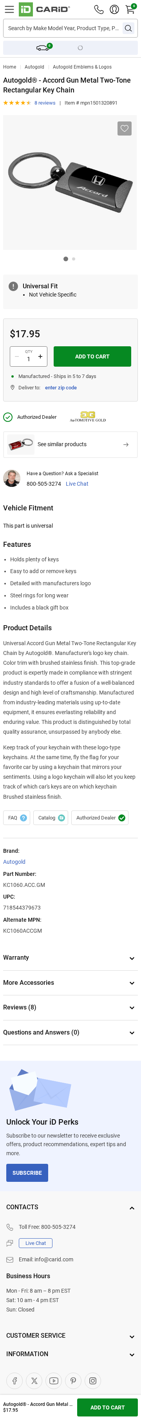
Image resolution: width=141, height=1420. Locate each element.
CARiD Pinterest (73, 1381)
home (9, 67)
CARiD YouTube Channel (53, 1381)
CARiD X (34, 1381)
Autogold (34, 67)
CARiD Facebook (14, 1381)
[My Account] (114, 9)
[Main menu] (9, 9)
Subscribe (27, 1173)
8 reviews (45, 103)
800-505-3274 (44, 484)
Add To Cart (92, 356)
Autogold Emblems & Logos (82, 67)
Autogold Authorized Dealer (99, 817)
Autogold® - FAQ (16, 817)
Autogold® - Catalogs (50, 817)
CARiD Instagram (93, 1381)
